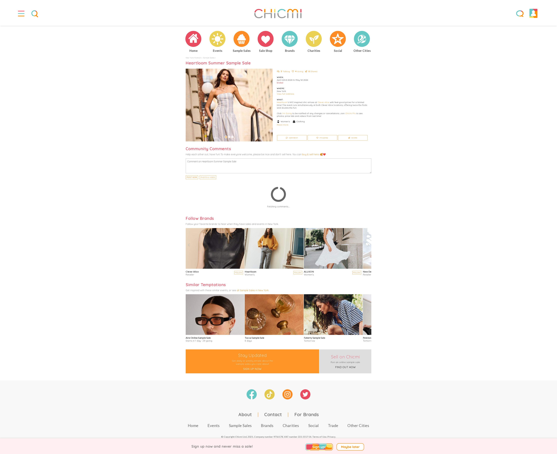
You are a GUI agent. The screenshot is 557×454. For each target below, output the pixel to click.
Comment (293, 138)
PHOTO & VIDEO (208, 177)
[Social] (338, 39)
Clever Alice (323, 102)
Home (193, 425)
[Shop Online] (265, 39)
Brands (267, 425)
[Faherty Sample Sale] (333, 314)
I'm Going (287, 113)
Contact (273, 414)
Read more (282, 125)
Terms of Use (319, 436)
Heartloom (282, 102)
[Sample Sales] (241, 39)
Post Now (192, 177)
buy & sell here (310, 154)
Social (313, 425)
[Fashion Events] (217, 39)
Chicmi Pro (350, 113)
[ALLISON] (333, 248)
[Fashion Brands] (289, 39)
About (245, 414)
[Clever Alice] (215, 248)
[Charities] (313, 39)
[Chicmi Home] (193, 39)
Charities (291, 425)
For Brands (306, 414)
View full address (285, 94)
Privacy (331, 436)
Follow (238, 272)
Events (214, 425)
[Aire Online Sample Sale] (215, 314)
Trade (333, 425)
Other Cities (358, 425)
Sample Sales (209, 58)
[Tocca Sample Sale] (274, 314)
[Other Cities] (362, 39)
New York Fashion (193, 58)
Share (354, 138)
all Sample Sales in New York (253, 290)
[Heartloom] (274, 248)
